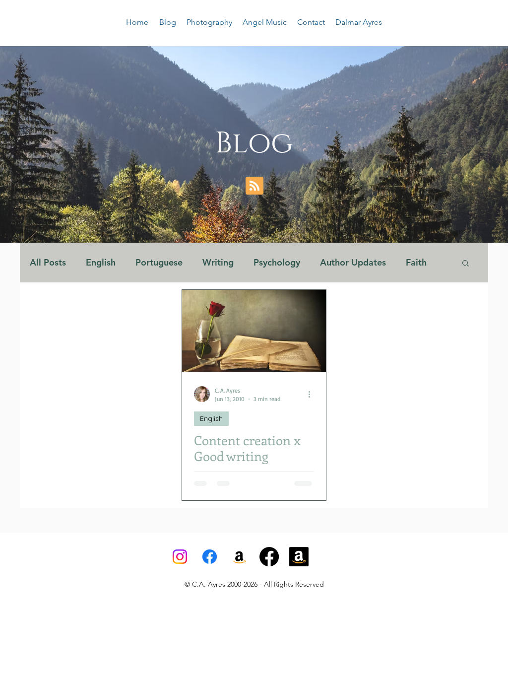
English (101, 262)
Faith (416, 262)
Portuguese (159, 262)
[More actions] (312, 394)
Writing (218, 262)
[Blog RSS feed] (254, 186)
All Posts (48, 262)
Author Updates (353, 262)
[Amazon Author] (239, 556)
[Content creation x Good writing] (254, 331)
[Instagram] (180, 556)
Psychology (277, 262)
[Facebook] (209, 556)
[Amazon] (299, 556)
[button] (465, 264)
